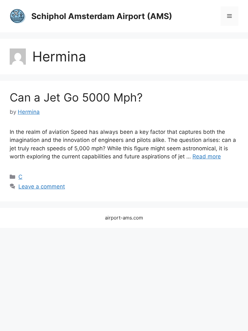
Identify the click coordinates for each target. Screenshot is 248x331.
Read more (206, 156)
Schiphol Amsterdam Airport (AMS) (101, 16)
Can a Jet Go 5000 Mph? (76, 97)
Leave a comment (41, 186)
